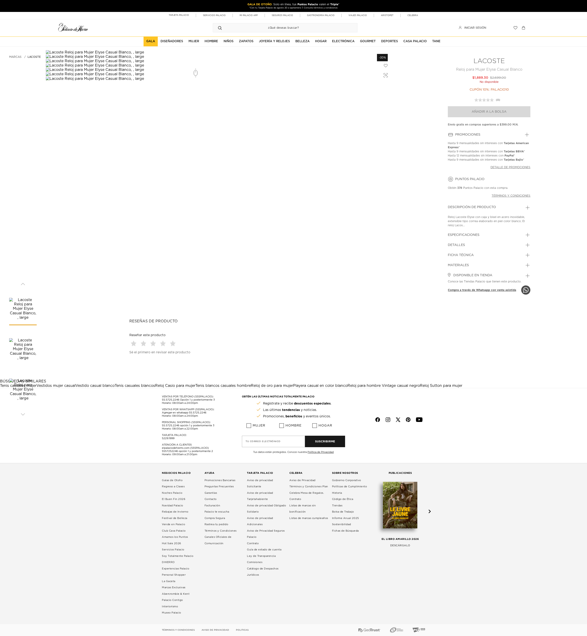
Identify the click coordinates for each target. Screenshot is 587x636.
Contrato (253, 543)
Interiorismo (170, 606)
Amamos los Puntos (175, 537)
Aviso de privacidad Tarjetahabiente (260, 496)
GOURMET (368, 41)
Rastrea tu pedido (216, 524)
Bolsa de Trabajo (343, 511)
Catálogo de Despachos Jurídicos (263, 571)
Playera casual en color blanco (320, 386)
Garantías (211, 493)
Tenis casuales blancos (135, 386)
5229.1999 (168, 438)
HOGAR (321, 41)
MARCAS (15, 57)
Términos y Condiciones (221, 531)
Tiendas (337, 505)
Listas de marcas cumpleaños (308, 518)
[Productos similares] (385, 74)
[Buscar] (219, 27)
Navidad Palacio (172, 505)
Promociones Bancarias (220, 480)
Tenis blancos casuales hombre (223, 386)
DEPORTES (389, 41)
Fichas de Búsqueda (345, 531)
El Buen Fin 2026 (173, 499)
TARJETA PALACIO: (174, 435)
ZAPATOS (246, 41)
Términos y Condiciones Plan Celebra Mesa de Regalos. (308, 489)
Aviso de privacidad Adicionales (260, 521)
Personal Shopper (174, 575)
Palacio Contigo (172, 600)
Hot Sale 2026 (171, 543)
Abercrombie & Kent (175, 594)
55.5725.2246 (170, 400)
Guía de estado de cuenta (264, 549)
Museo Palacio (171, 612)
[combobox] (280, 27)
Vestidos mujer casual (55, 386)
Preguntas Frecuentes (219, 486)
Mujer (259, 425)
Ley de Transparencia (261, 556)
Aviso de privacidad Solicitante (260, 483)
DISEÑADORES (172, 41)
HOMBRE (211, 41)
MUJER (193, 41)
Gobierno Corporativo (346, 480)
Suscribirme (325, 441)
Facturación (212, 505)
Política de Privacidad (320, 452)
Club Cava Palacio (174, 531)
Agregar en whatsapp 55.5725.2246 (184, 412)
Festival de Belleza (174, 518)
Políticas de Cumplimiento (349, 486)
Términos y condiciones (511, 195)
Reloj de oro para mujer (272, 386)
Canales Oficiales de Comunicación (218, 540)
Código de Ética (342, 499)
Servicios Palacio (173, 549)
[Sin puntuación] (485, 100)
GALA (150, 41)
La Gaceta (168, 581)
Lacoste (34, 57)
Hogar (325, 425)
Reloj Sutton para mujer (441, 386)
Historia (337, 493)
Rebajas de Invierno (175, 511)
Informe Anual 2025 (345, 518)
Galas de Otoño (172, 480)
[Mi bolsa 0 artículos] (524, 28)
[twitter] (398, 420)
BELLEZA (302, 41)
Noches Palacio (172, 493)
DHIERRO (168, 562)
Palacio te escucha (217, 511)
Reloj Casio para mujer (175, 386)
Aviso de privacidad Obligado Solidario (266, 508)
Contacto (211, 499)
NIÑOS (228, 41)
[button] (134, 343)
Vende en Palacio (173, 524)
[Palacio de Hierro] (73, 27)
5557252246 (170, 451)
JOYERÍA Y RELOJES (274, 41)
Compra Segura (215, 518)
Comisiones (254, 562)
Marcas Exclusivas (174, 587)
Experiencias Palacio (175, 568)
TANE (436, 41)
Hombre (293, 425)
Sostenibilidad (341, 524)
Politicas (242, 630)
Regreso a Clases (173, 486)
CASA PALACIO (415, 41)
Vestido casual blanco (95, 386)
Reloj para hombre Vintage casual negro (383, 386)
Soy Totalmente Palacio (177, 556)
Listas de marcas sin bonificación (302, 508)
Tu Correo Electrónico (263, 441)
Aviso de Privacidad (302, 480)
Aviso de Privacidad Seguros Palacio (266, 534)
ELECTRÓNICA (343, 41)
